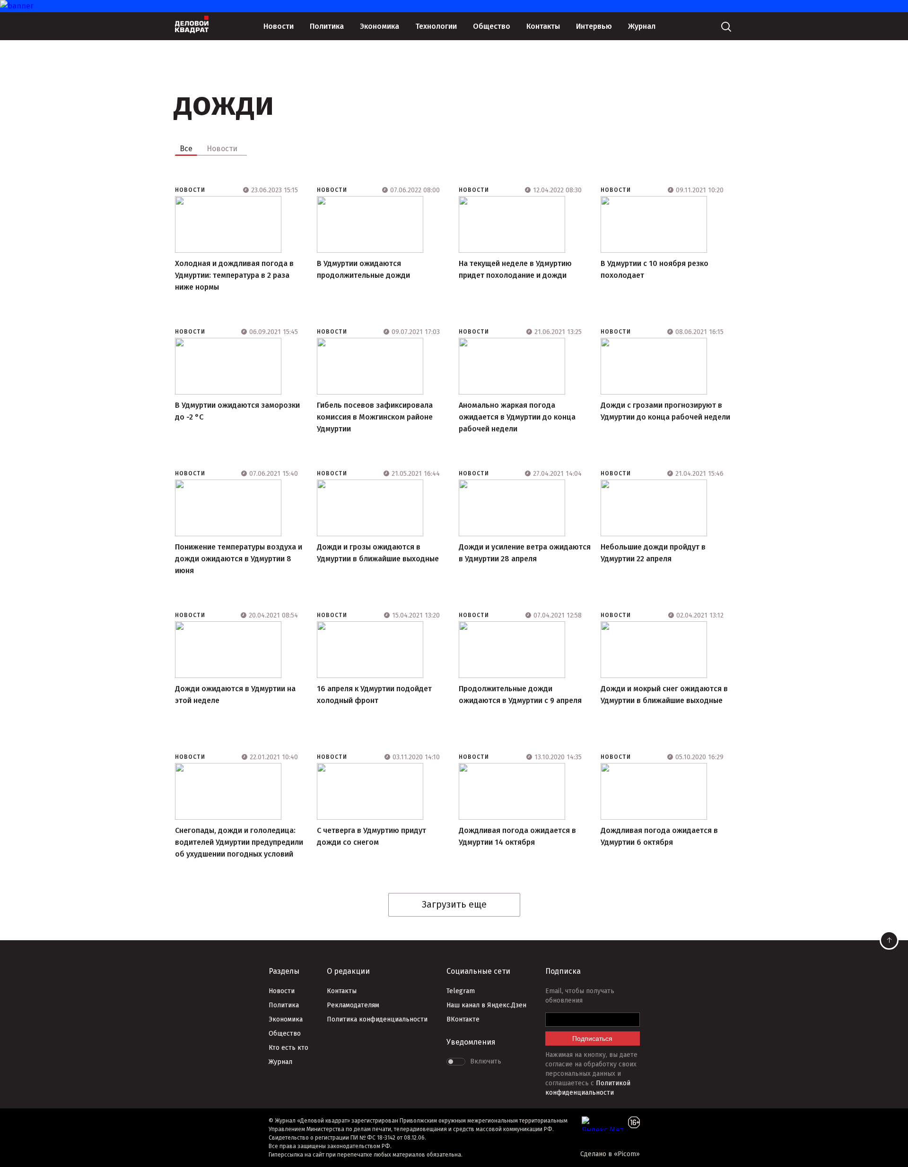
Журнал (641, 26)
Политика (327, 26)
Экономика (379, 26)
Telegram (460, 991)
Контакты (543, 26)
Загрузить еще (454, 904)
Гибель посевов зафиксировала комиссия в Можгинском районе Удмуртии (375, 417)
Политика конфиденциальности (377, 1019)
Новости (278, 26)
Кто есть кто (288, 1048)
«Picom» (627, 1154)
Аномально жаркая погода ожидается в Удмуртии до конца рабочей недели (517, 417)
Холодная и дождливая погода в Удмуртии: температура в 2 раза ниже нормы (234, 275)
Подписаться (592, 1038)
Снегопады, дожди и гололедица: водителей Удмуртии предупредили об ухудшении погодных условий (239, 842)
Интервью (594, 26)
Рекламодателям (353, 1005)
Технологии (436, 26)
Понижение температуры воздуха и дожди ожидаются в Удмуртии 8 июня (238, 558)
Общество (491, 26)
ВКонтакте (463, 1019)
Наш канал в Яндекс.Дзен (486, 1005)
